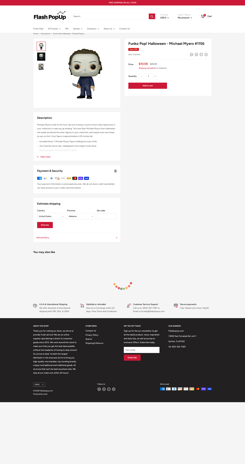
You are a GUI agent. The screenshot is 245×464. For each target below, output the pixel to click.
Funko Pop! (38, 28)
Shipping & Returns (94, 343)
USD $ (37, 384)
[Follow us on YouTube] (109, 389)
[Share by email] (206, 54)
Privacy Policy (91, 335)
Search (88, 339)
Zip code (101, 210)
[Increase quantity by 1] (155, 76)
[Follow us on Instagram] (104, 389)
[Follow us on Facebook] (99, 389)
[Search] (152, 16)
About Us (108, 28)
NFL (67, 28)
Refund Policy (42, 237)
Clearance (91, 28)
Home (35, 34)
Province (71, 210)
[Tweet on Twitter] (201, 54)
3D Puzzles (53, 28)
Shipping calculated (147, 68)
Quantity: (132, 76)
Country (41, 210)
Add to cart (148, 85)
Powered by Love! (40, 394)
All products (45, 34)
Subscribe (132, 357)
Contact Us (124, 28)
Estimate (45, 225)
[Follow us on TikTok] (113, 389)
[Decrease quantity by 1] (141, 76)
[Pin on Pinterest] (196, 54)
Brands (76, 28)
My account (184, 17)
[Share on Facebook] (191, 54)
